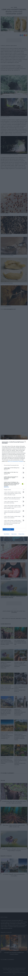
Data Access (14, 534)
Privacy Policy (21, 534)
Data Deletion (6, 534)
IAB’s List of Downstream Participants (15, 461)
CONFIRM (8, 529)
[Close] (25, 442)
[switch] (23, 468)
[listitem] (14, 465)
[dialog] (14, 488)
